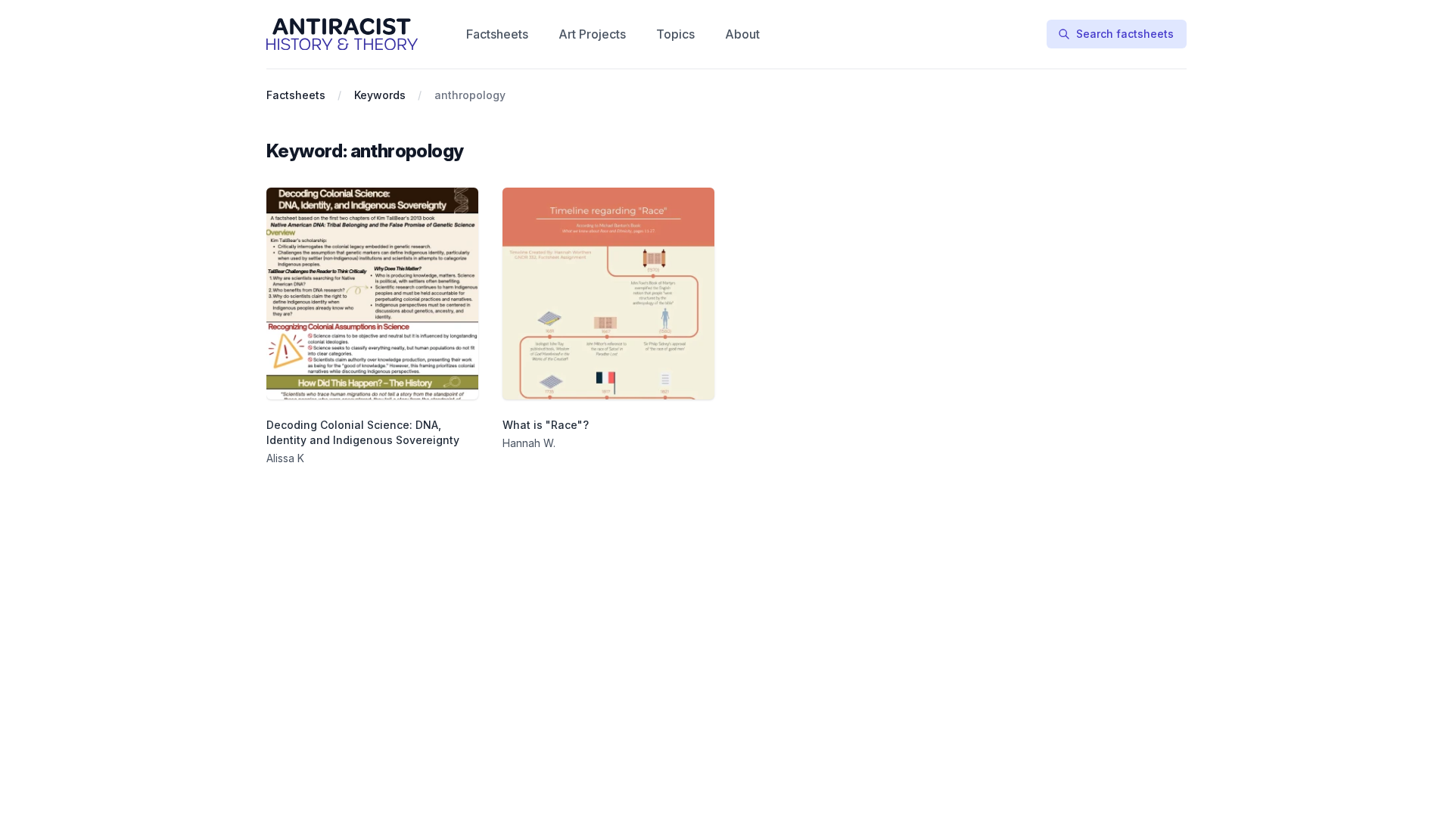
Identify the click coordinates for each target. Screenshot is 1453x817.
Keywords (380, 95)
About (742, 34)
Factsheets (497, 34)
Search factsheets (1125, 33)
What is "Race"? (545, 424)
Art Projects (592, 34)
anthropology (470, 95)
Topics (675, 34)
